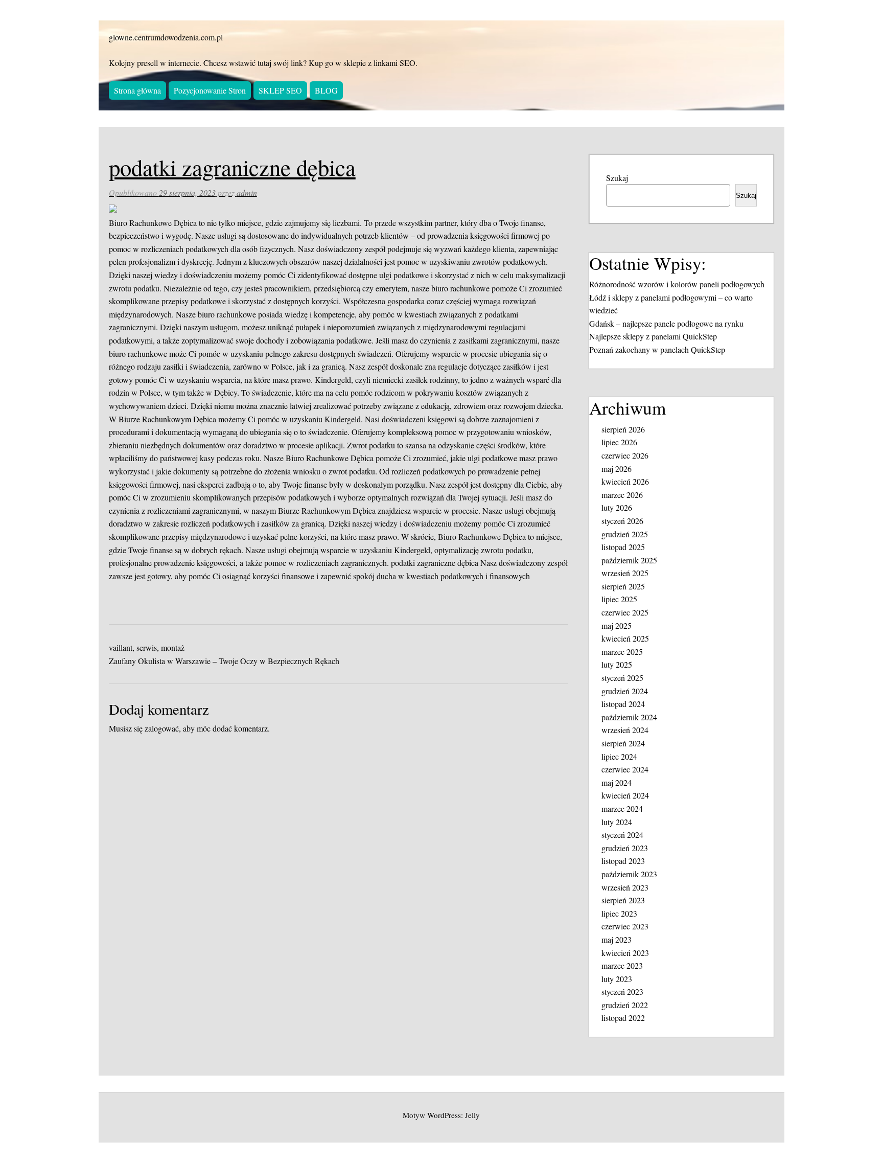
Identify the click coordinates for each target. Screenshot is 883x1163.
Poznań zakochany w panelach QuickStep (657, 349)
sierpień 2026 (623, 429)
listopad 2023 (623, 860)
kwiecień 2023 (625, 952)
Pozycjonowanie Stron (210, 90)
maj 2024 (616, 782)
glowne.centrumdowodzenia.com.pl (166, 37)
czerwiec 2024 (624, 769)
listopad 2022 (623, 1017)
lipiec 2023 (619, 913)
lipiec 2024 (619, 756)
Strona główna (137, 90)
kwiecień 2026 (625, 481)
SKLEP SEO (280, 90)
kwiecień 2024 (625, 795)
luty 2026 (616, 507)
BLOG (326, 90)
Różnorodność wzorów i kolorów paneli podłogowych (676, 284)
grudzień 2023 (624, 847)
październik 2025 (629, 560)
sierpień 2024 (623, 743)
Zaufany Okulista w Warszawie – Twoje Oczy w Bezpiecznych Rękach (224, 660)
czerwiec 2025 (624, 612)
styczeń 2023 (622, 991)
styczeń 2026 (622, 520)
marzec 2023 (622, 965)
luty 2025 (616, 664)
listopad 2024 (623, 703)
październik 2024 (629, 717)
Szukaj (617, 177)
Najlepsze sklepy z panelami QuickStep (653, 336)
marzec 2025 (622, 651)
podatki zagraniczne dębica (434, 562)
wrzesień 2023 (624, 887)
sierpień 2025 (623, 586)
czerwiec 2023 (624, 926)
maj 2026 (616, 468)
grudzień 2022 (624, 1004)
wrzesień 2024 (624, 729)
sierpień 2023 (623, 900)
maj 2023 (616, 939)
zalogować (162, 728)
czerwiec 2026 (624, 455)
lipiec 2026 (619, 442)
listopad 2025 (623, 546)
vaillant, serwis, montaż (146, 647)
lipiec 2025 (619, 599)
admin (247, 192)
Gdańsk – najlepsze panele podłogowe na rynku (666, 323)
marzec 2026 (622, 494)
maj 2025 (616, 625)
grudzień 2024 (624, 691)
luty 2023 (616, 978)
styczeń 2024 (622, 834)
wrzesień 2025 (624, 572)
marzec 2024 (622, 808)
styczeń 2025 (622, 677)
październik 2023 (629, 874)
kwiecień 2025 (625, 638)
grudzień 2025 (624, 534)
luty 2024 (616, 821)
